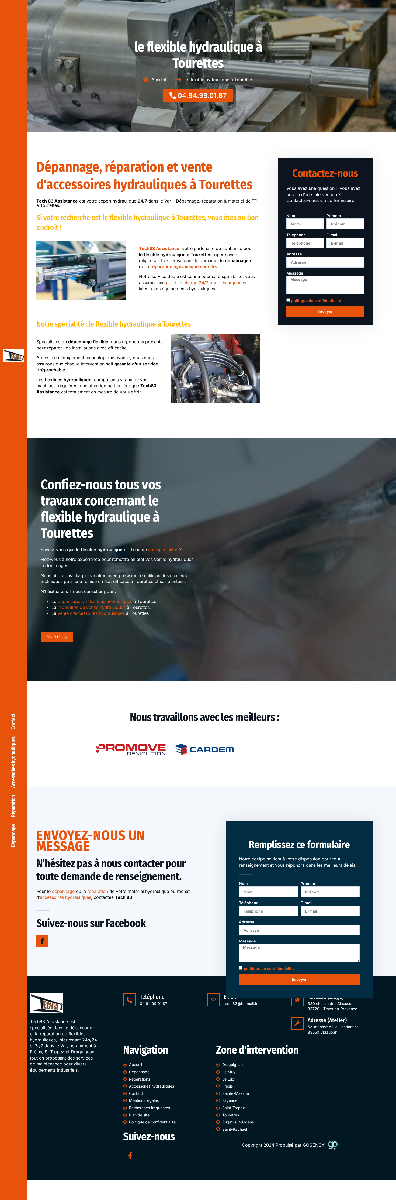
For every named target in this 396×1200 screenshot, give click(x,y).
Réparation (13, 806)
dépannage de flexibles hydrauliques (95, 601)
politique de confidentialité (316, 300)
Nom (290, 215)
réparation (97, 891)
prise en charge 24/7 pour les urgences (206, 282)
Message (294, 273)
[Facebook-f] (42, 941)
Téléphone (296, 234)
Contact (13, 722)
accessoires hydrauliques (65, 897)
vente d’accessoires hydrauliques (91, 613)
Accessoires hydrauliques (13, 762)
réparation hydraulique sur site (183, 266)
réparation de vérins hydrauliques (92, 607)
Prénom (333, 215)
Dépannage (13, 836)
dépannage (63, 891)
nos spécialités (163, 549)
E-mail (332, 234)
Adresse (294, 254)
